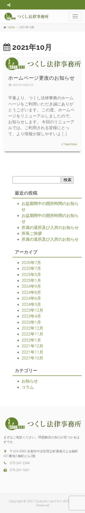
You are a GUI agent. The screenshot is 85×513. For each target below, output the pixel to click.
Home (11, 27)
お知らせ (30, 381)
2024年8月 (31, 292)
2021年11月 (32, 352)
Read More (70, 144)
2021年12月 (32, 346)
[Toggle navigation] (75, 16)
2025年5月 (31, 274)
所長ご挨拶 (32, 233)
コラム (28, 387)
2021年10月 (32, 358)
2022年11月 (32, 334)
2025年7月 (31, 268)
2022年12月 (32, 328)
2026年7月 (31, 262)
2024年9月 (31, 286)
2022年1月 (31, 340)
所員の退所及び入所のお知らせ (50, 227)
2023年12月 (32, 310)
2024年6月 (31, 298)
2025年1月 (31, 280)
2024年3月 (31, 304)
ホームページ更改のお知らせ (41, 78)
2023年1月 (31, 322)
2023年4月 (31, 316)
